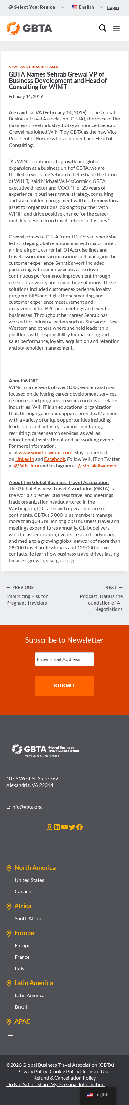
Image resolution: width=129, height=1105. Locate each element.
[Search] (102, 28)
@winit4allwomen (96, 465)
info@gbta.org (26, 806)
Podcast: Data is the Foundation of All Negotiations (101, 598)
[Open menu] (116, 28)
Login (113, 7)
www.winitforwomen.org (45, 452)
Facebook (54, 459)
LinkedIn (24, 459)
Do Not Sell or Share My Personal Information (55, 1084)
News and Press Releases (33, 67)
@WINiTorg (26, 465)
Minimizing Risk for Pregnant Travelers (27, 595)
